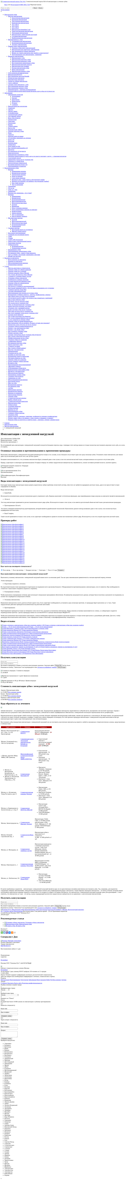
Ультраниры (12, 186)
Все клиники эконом (14, 692)
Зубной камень (13, 126)
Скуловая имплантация (19, 36)
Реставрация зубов (14, 386)
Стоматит (15, 104)
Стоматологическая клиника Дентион (27, 793)
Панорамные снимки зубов (16, 374)
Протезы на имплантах (11, 258)
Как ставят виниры (18, 183)
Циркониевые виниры (19, 171)
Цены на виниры (17, 176)
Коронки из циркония (15, 393)
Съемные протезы (13, 228)
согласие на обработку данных (47, 667)
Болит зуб (11, 139)
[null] (12, 524)
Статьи (6, 266)
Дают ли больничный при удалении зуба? (21, 304)
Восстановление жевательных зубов (23, 63)
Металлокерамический (19, 221)
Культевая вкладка (17, 246)
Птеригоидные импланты (16, 78)
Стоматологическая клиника (17, 398)
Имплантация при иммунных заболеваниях (25, 49)
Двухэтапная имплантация (20, 21)
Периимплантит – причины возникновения (22, 89)
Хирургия (50, 909)
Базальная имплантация (19, 19)
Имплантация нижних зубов (21, 71)
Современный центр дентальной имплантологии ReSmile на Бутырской (27, 742)
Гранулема (11, 121)
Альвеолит (11, 108)
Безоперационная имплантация (22, 43)
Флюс (10, 133)
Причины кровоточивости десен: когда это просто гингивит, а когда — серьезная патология (37, 156)
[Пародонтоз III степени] (12, 543)
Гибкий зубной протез (15, 284)
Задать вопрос (5, 10)
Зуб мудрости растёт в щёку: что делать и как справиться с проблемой (30, 298)
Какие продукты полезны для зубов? (19, 306)
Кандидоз (11, 149)
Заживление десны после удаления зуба (20, 159)
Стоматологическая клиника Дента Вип (27, 864)
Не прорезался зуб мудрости (17, 151)
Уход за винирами (17, 184)
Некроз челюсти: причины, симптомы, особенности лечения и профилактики (32, 416)
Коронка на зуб (13, 409)
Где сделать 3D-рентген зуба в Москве (20, 274)
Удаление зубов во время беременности (20, 326)
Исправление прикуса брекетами (18, 356)
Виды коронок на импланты (17, 259)
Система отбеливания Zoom (17, 291)
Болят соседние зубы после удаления (19, 309)
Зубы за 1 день (12, 189)
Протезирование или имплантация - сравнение (27, 54)
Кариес (10, 124)
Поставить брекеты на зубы (17, 358)
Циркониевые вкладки (19, 248)
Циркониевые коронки (15, 264)
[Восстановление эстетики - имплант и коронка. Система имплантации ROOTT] (12, 538)
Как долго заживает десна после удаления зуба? (23, 313)
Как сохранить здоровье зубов (17, 331)
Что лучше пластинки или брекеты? (19, 316)
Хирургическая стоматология (17, 163)
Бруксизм (11, 141)
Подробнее (57, 909)
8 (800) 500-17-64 (24, 4)
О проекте (4, 983)
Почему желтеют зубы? (15, 333)
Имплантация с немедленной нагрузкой (24, 34)
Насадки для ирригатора (16, 349)
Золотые (14, 204)
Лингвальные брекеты (15, 394)
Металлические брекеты (15, 373)
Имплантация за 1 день (15, 39)
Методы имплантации (15, 16)
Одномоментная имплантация (21, 41)
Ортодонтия (43, 909)
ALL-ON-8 (15, 28)
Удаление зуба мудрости (15, 376)
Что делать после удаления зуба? (18, 303)
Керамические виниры (19, 173)
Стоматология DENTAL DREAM (26, 809)
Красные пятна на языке (15, 136)
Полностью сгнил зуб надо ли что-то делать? (22, 324)
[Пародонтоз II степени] (12, 548)
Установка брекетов (14, 406)
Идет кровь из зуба (14, 146)
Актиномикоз (16, 96)
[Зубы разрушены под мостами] (12, 531)
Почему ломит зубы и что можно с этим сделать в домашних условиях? (30, 418)
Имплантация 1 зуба (18, 58)
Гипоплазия (11, 123)
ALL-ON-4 (15, 24)
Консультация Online (43, 980)
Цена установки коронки (20, 208)
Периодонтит (16, 101)
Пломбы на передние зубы (16, 354)
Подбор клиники (55, 980)
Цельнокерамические (18, 199)
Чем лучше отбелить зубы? (16, 299)
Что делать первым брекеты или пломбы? (21, 318)
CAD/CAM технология (15, 239)
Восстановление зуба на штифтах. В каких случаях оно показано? (29, 323)
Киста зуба (11, 128)
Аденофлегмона (13, 113)
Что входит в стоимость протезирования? (21, 286)
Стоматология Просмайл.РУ (25, 774)
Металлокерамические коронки (18, 263)
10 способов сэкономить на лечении (19, 138)
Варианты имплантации (15, 56)
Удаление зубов (13, 415)
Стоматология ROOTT (25, 732)
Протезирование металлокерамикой (19, 364)
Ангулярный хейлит (14, 116)
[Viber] (7, 932)
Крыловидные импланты (16, 79)
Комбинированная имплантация (22, 38)
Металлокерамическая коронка (18, 379)
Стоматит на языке (14, 346)
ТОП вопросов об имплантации (18, 73)
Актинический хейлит (15, 114)
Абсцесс (10, 109)
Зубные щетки (12, 404)
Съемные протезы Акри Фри (17, 289)
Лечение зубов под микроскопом (18, 283)
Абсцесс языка (12, 111)
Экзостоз (11, 134)
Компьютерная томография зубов (18, 369)
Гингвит (14, 98)
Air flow (10, 388)
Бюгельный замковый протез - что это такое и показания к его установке (31, 288)
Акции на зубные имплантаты (17, 81)
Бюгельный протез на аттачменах (22, 229)
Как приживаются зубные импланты (23, 51)
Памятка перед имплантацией (17, 46)
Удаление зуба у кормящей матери (19, 308)
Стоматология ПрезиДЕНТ (25, 878)
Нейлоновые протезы (15, 389)
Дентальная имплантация (20, 33)
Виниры (10, 169)
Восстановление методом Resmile (18, 76)
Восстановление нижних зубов (18, 88)
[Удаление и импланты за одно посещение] (12, 556)
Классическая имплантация (20, 18)
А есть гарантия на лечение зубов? (19, 319)
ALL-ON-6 (15, 26)
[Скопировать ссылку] (15, 932)
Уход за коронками (18, 214)
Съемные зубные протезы (16, 413)
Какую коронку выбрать (19, 216)
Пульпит (14, 103)
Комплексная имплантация (20, 23)
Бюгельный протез (14, 381)
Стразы (10, 238)
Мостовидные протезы (15, 218)
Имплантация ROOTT (15, 74)
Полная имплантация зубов (20, 68)
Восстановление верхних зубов (18, 86)
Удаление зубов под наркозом (17, 339)
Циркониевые (16, 196)
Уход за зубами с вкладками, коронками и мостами (24, 254)
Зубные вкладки (13, 244)
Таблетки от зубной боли (16, 161)
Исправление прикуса (15, 384)
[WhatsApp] (2, 932)
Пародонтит (15, 99)
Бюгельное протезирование (16, 233)
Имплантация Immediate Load (21, 29)
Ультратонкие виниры (19, 174)
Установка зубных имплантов (17, 278)
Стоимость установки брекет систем (19, 276)
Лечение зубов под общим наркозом (19, 269)
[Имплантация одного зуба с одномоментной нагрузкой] (12, 563)
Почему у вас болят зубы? (16, 329)
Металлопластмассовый (19, 223)
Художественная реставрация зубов (19, 281)
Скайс (10, 236)
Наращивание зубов (14, 249)
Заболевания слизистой (15, 94)
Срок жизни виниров (18, 178)
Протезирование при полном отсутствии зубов (23, 293)
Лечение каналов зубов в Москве (18, 273)
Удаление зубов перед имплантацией (23, 48)
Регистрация (15, 4)
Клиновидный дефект (15, 129)
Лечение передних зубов (16, 131)
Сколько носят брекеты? (15, 314)
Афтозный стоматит (14, 366)
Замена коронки (17, 213)
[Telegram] (4, 932)
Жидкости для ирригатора (16, 371)
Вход (6, 4)
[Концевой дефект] (12, 534)
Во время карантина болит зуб (17, 164)
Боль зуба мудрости (14, 118)
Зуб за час (11, 188)
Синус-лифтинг (13, 83)
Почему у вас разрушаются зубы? (18, 328)
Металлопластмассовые (19, 203)
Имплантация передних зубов (21, 59)
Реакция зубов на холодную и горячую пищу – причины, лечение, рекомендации (33, 420)
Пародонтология (13, 153)
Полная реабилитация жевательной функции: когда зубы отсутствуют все (31, 91)
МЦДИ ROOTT (6, 946)
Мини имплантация (18, 69)
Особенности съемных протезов (18, 279)
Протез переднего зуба (15, 344)
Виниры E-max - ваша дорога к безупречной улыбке (28, 179)
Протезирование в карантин (17, 166)
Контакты (11, 983)
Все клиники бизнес (14, 696)
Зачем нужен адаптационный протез (19, 241)
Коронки (11, 194)
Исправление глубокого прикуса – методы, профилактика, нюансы (29, 294)
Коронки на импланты (15, 261)
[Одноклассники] (12, 932)
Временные (15, 206)
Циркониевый (16, 226)
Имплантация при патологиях (17, 106)
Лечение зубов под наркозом (17, 359)
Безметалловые (16, 211)
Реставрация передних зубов (17, 343)
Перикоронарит (13, 351)
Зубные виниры (13, 408)
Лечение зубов (12, 396)
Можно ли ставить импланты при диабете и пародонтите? (30, 53)
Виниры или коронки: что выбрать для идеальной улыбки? (30, 181)
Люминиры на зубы (14, 378)
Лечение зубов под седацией (17, 271)
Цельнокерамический (18, 224)
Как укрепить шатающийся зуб (18, 148)
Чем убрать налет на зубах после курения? (21, 296)
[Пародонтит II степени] (12, 527)
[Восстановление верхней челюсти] (12, 554)
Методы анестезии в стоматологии (19, 268)
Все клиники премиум (15, 699)
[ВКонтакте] (9, 932)
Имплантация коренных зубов (21, 61)
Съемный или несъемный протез (18, 234)
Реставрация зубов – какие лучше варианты (22, 253)
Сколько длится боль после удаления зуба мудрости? (24, 334)
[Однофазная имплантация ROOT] (12, 544)
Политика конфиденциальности (32, 983)
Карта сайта (18, 983)
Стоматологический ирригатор (18, 401)
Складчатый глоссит (14, 158)
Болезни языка (12, 143)
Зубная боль (12, 144)
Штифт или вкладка (14, 256)
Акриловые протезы (14, 243)
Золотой (14, 219)
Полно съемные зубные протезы (18, 361)
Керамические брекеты (15, 391)
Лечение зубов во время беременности (20, 321)
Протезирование (15, 980)
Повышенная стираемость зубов (18, 154)
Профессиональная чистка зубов (18, 338)
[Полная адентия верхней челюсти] (12, 526)
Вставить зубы (12, 363)
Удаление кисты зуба (14, 353)
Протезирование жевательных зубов (19, 251)
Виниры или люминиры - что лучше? (20, 193)
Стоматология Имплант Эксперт (26, 823)
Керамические (16, 198)
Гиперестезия (12, 119)
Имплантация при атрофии (20, 66)
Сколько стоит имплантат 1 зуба (18, 84)
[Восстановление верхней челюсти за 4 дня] (12, 529)
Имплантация (5, 980)
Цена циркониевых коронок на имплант (24, 209)
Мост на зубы (12, 383)
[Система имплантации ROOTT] (12, 558)
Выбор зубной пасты (14, 399)
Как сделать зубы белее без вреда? (19, 336)
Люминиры (11, 191)
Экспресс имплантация (19, 44)
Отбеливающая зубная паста (17, 368)
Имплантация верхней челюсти (22, 64)
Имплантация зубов (10, 14)
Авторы (63, 980)
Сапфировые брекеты (15, 341)
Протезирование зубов (11, 168)
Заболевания (8, 93)
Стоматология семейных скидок (26, 849)
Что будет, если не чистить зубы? (18, 301)
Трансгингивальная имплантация (22, 31)
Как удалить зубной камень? (17, 348)
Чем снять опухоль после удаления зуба (20, 311)
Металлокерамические (19, 201)
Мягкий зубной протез (19, 231)
